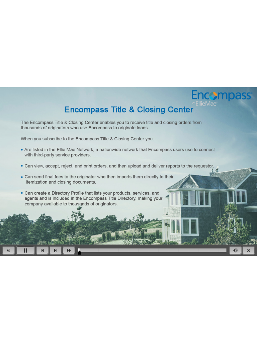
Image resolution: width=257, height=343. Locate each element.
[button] (8, 250)
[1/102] (79, 253)
